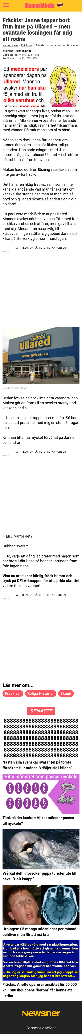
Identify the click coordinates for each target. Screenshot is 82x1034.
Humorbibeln (10, 45)
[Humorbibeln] (41, 5)
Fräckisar (26, 45)
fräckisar (13, 693)
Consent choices (41, 1028)
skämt (65, 693)
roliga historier (40, 693)
